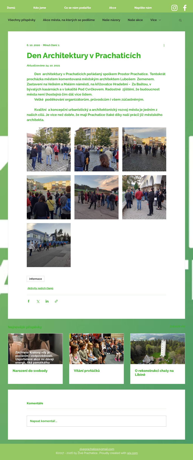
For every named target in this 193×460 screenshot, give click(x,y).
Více (153, 20)
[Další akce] (164, 45)
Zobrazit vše (177, 326)
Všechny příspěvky (21, 20)
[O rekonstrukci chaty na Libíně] (157, 349)
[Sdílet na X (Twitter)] (38, 301)
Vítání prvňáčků (87, 371)
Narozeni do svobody (30, 371)
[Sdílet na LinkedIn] (47, 301)
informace (35, 278)
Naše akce (135, 20)
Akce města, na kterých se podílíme (69, 20)
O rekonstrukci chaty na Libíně (154, 373)
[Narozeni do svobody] (35, 349)
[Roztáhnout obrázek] (49, 149)
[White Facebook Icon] (185, 8)
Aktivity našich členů (40, 288)
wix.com (132, 453)
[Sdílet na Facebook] (28, 301)
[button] (180, 20)
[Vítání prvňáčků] (96, 349)
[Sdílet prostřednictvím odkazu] (56, 301)
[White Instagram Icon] (174, 8)
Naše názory (111, 20)
